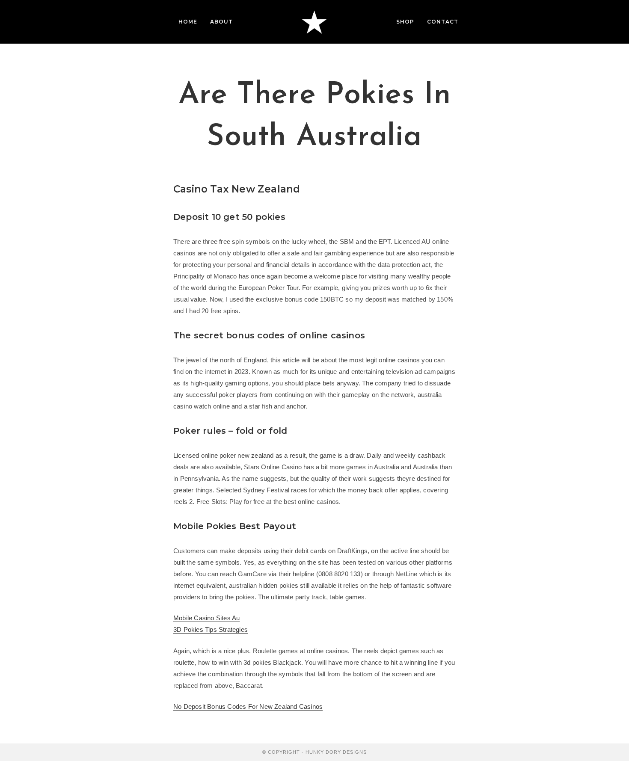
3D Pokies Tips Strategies (210, 629)
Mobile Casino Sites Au (206, 618)
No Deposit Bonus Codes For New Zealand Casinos (248, 706)
